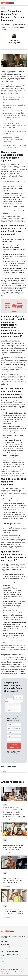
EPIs (9, 588)
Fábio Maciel (14, 40)
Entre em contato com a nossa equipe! (13, 960)
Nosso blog (6, 944)
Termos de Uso (5, 973)
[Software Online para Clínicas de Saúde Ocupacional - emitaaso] (7, 3)
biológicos (14, 193)
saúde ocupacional (6, 408)
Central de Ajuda (7, 947)
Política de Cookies (18, 971)
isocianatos (14, 357)
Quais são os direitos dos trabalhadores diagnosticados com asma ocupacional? (14, 125)
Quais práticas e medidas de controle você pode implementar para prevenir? (13, 139)
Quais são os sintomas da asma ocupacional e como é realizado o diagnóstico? (14, 105)
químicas (15, 182)
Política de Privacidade (12, 755)
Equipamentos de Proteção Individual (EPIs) (14, 381)
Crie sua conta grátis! (14, 746)
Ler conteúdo (6, 820)
